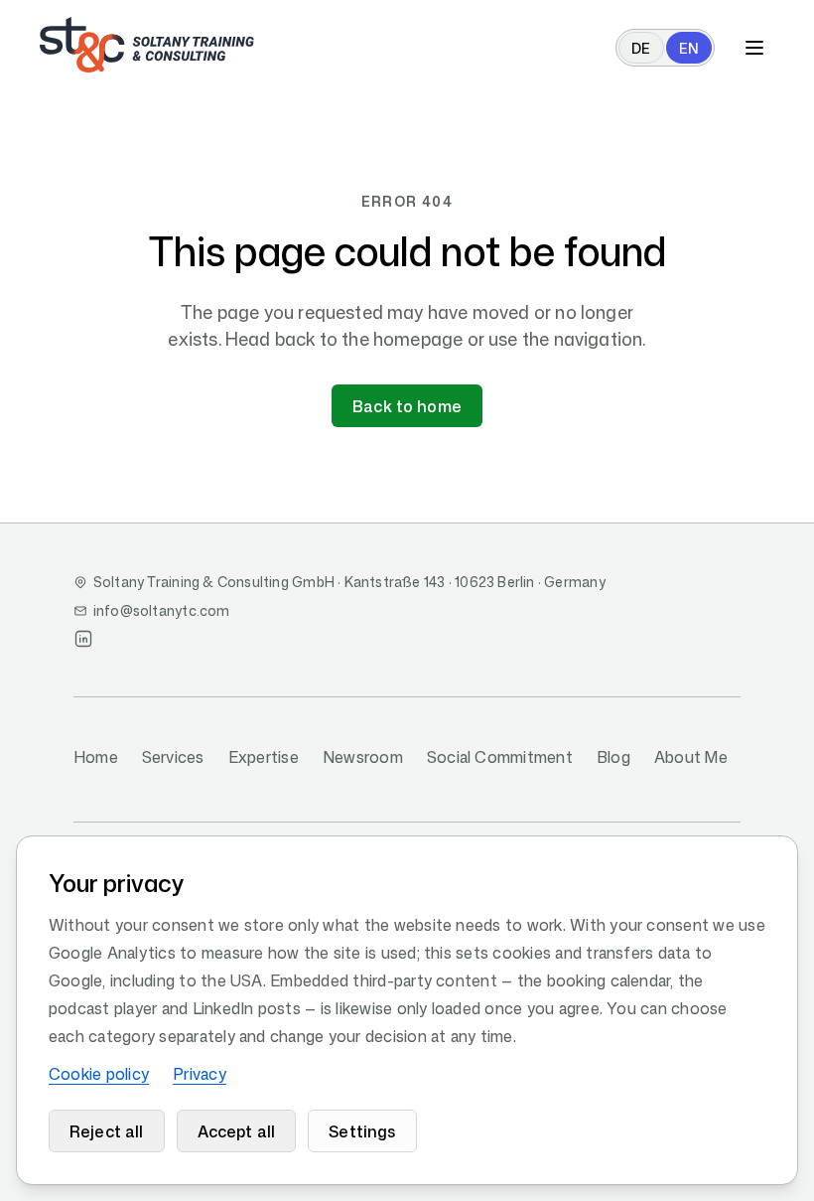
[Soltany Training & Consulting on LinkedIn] (83, 639)
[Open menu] (754, 48)
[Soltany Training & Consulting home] (147, 45)
